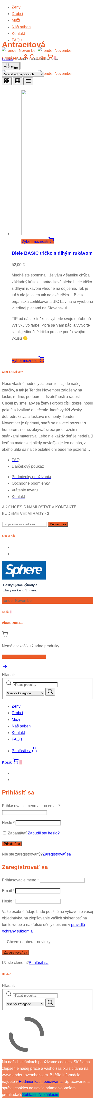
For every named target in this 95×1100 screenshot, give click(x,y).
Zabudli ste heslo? (44, 833)
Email (8, 891)
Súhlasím (30, 1094)
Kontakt (18, 33)
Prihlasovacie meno (20, 880)
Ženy (16, 7)
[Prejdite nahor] (5, 668)
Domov (7, 59)
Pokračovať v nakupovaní (24, 657)
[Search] (50, 692)
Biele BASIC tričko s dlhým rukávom (52, 253)
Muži (16, 20)
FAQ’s (17, 739)
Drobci (17, 14)
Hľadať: (8, 675)
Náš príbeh (21, 27)
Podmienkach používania (41, 1081)
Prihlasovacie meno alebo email (31, 806)
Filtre (14, 67)
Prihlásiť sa (12, 844)
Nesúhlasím (48, 1094)
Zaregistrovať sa (57, 854)
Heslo (8, 823)
